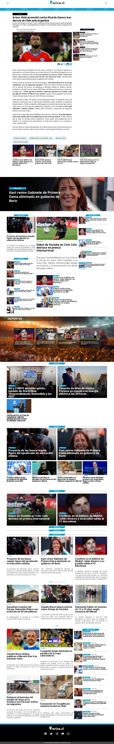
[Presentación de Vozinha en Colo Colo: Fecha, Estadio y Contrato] (10, 282)
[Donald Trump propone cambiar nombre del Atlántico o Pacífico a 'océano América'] (82, 254)
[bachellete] (82, 243)
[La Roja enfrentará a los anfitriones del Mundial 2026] (10, 273)
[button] (20, 138)
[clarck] (10, 291)
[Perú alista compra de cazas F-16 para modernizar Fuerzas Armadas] (82, 265)
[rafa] (76, 42)
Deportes (18, 329)
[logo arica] (57, 5)
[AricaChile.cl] (8, 4)
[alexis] (76, 57)
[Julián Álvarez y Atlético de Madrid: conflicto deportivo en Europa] (82, 231)
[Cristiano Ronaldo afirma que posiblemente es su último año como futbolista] (76, 50)
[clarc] (10, 300)
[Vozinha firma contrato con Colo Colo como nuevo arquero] (10, 309)
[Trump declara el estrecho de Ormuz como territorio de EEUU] (78, 669)
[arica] (23, 693)
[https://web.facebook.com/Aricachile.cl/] (45, 734)
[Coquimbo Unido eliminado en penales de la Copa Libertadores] (76, 35)
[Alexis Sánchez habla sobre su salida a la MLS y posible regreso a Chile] (78, 646)
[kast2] (82, 220)
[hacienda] (78, 692)
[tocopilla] (78, 681)
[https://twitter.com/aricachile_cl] (51, 734)
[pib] (78, 704)
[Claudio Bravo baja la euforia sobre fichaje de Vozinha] (10, 264)
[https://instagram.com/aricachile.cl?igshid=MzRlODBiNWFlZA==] (57, 734)
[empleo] (78, 715)
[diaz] (23, 649)
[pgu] (78, 635)
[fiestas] (78, 658)
